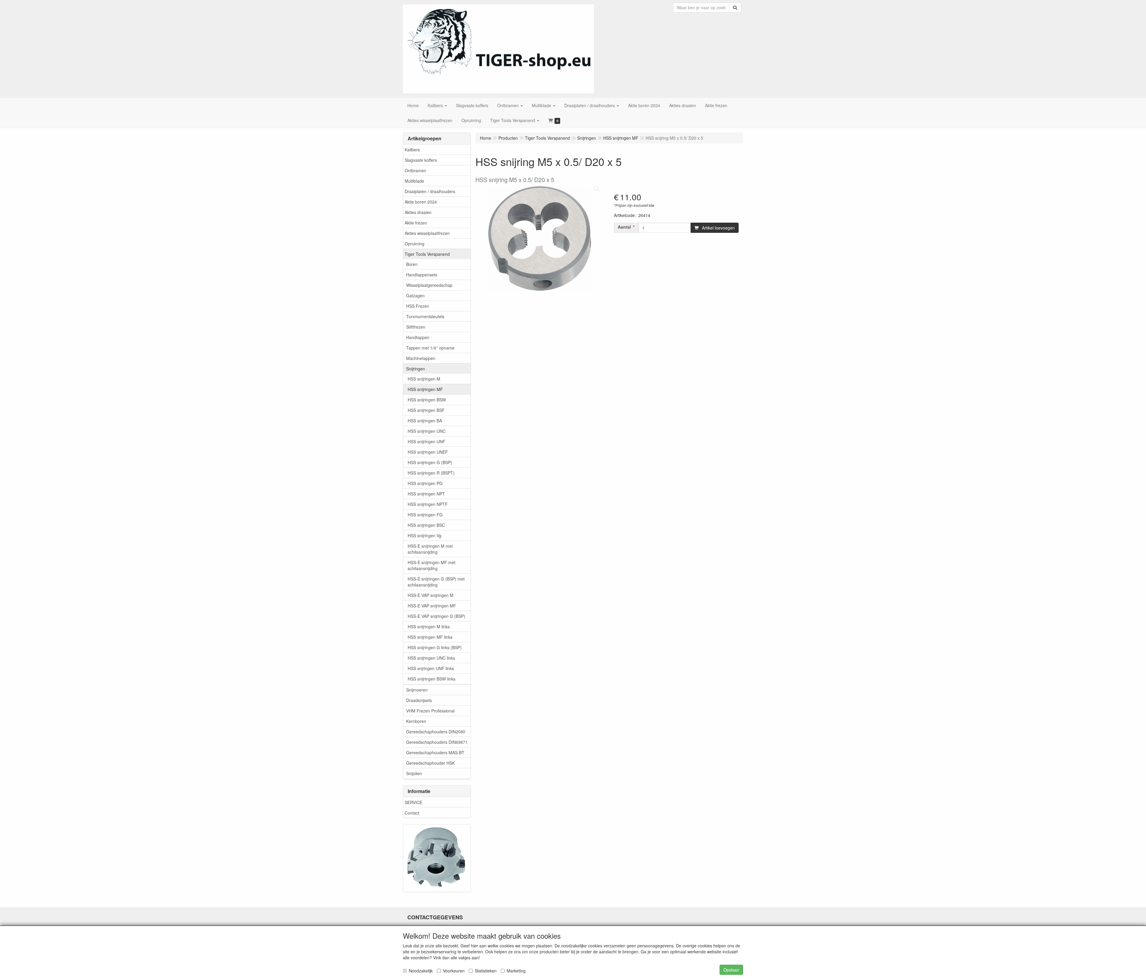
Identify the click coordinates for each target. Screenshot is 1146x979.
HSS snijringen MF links (430, 637)
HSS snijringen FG (425, 515)
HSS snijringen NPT (426, 494)
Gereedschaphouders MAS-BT (435, 752)
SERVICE (413, 802)
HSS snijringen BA (425, 421)
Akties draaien (418, 212)
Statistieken (486, 971)
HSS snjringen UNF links (431, 668)
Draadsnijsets (419, 700)
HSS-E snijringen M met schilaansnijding (430, 549)
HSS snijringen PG (425, 483)
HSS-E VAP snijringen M (430, 595)
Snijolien (414, 773)
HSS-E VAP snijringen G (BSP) (436, 616)
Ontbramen (415, 170)
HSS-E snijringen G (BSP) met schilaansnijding (436, 582)
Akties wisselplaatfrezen (427, 233)
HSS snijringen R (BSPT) (431, 473)
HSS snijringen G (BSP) (430, 462)
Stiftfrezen (415, 327)
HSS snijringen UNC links (431, 658)
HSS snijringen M (424, 379)
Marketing (516, 971)
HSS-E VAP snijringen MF (432, 606)
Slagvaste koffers (421, 160)
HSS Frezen (417, 306)
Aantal (624, 227)
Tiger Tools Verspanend (427, 254)
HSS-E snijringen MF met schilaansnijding (431, 565)
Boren (412, 264)
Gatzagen (415, 295)
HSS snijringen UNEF (428, 452)
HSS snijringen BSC (426, 525)
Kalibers (412, 150)
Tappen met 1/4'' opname (430, 348)
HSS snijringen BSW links (431, 679)
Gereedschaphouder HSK (430, 763)
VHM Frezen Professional (430, 711)
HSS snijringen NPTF (428, 504)
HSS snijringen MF (425, 389)
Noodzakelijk (421, 971)
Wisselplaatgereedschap (429, 285)
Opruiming (414, 244)
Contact (412, 813)
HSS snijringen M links (429, 626)
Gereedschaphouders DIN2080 (435, 732)
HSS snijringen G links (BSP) (435, 647)
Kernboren (416, 721)
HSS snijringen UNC (427, 431)
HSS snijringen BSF (426, 410)
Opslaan (731, 970)
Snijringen (415, 369)
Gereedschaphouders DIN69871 (437, 742)
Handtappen (417, 337)
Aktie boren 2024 (421, 202)
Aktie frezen (416, 223)
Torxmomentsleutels (425, 316)
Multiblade (414, 181)
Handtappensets (421, 275)
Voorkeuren (454, 971)
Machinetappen (420, 358)
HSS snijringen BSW (427, 400)
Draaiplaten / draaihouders (430, 191)
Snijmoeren (417, 690)
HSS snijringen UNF (426, 441)
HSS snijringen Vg (424, 535)
